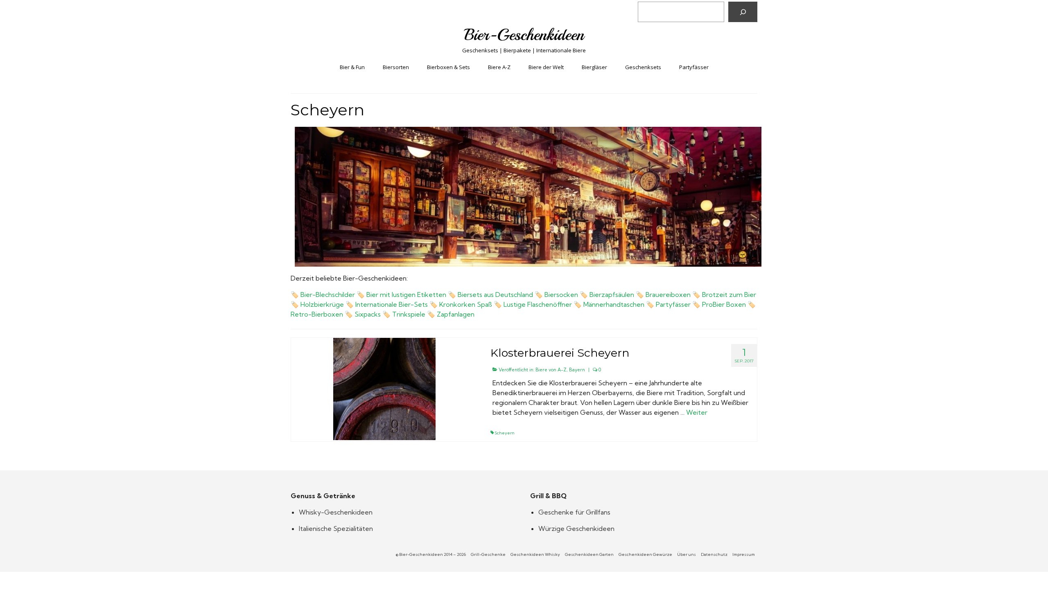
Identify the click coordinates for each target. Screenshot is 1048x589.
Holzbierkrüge (322, 304)
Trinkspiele (408, 314)
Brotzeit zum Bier (729, 294)
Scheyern (505, 433)
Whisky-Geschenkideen (336, 512)
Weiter (696, 412)
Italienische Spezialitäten (336, 528)
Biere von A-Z (551, 370)
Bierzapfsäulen (612, 294)
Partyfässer (673, 304)
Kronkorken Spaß (465, 304)
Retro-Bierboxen (317, 314)
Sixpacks (368, 314)
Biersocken (561, 294)
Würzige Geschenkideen (576, 528)
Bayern (577, 370)
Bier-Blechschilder (327, 294)
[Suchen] (742, 12)
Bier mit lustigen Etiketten (406, 294)
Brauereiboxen (668, 294)
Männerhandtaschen (613, 304)
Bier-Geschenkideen (524, 35)
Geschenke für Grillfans (574, 512)
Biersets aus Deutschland (495, 294)
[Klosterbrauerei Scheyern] (384, 388)
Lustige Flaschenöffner (538, 304)
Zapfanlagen (455, 314)
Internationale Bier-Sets (391, 304)
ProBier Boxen (724, 304)
